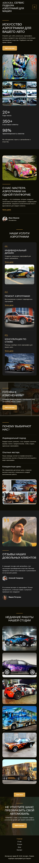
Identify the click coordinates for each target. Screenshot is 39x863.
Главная (19, 839)
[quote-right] (6, 520)
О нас (20, 841)
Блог (19, 847)
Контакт (19, 850)
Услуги (19, 844)
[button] (9, 262)
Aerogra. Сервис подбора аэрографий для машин (13, 6)
